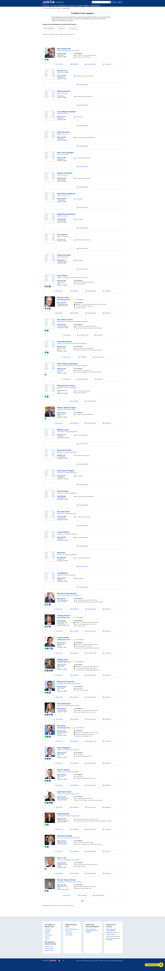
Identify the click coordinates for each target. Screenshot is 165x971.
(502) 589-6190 (61, 863)
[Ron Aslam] (50, 730)
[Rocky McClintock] (50, 454)
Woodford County (49, 948)
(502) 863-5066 (61, 558)
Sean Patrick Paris (64, 792)
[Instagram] (55, 960)
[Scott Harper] (50, 279)
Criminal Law (68, 931)
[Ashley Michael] (50, 818)
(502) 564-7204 (61, 158)
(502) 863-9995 (61, 517)
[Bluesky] (59, 960)
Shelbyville (47, 931)
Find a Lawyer (46, 5)
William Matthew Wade (66, 408)
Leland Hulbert (63, 637)
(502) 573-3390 (61, 178)
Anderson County (49, 950)
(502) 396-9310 (61, 643)
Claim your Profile (110, 934)
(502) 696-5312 (61, 260)
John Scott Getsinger (65, 152)
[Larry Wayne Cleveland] (50, 116)
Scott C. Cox (61, 858)
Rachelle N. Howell (64, 836)
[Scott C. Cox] (50, 862)
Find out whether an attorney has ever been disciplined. (92, 930)
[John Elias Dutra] (50, 515)
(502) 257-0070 (61, 797)
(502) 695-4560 (61, 219)
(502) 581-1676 (61, 731)
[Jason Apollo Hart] (50, 53)
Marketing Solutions (95, 5)
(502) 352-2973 (61, 137)
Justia (44, 8)
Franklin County (49, 946)
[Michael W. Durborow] (50, 686)
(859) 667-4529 (61, 346)
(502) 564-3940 (61, 198)
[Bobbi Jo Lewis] (50, 434)
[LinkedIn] (50, 960)
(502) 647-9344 (61, 413)
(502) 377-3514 (61, 841)
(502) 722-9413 (61, 303)
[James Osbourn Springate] (50, 367)
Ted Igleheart (62, 573)
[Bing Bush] (50, 556)
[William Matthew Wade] (50, 412)
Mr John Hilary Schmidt (66, 880)
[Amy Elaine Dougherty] (50, 197)
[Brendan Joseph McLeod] (50, 597)
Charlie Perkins (63, 532)
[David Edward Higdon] (50, 475)
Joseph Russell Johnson (66, 214)
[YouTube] (52, 960)
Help (96, 960)
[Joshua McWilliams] (50, 345)
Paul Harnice (62, 234)
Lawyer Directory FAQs (112, 932)
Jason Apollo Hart (64, 49)
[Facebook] (53, 960)
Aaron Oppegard (63, 748)
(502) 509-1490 (61, 885)
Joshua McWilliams (64, 341)
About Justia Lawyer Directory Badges (111, 929)
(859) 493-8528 (61, 687)
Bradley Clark (62, 659)
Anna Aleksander (64, 704)
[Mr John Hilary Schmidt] (50, 884)
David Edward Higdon (65, 471)
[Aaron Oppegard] (50, 752)
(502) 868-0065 (61, 496)
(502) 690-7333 (61, 819)
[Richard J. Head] (50, 301)
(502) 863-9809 (61, 537)
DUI (55, 8)
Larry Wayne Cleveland (66, 112)
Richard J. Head (63, 297)
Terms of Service (102, 960)
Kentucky (59, 8)
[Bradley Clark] (50, 663)
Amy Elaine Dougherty (66, 193)
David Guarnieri (63, 132)
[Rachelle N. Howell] (50, 840)
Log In (114, 2)
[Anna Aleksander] (50, 708)
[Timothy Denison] (50, 619)
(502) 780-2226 (61, 280)
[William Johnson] (50, 95)
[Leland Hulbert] (50, 641)
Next (82, 901)
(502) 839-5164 (61, 435)
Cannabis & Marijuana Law (71, 929)
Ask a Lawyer (54, 5)
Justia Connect (79, 960)
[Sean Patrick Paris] (50, 796)
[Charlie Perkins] (50, 536)
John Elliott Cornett (65, 319)
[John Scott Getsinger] (50, 156)
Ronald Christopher (65, 173)
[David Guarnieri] (50, 136)
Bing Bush (61, 552)
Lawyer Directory (49, 8)
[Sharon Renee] (50, 495)
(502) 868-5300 (61, 325)
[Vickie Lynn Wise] (50, 259)
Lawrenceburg (48, 935)
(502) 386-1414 (61, 599)
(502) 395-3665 (61, 54)
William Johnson (63, 91)
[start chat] (161, 965)
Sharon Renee (62, 491)
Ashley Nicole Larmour (66, 385)
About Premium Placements (113, 936)
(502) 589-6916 (61, 621)
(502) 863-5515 (61, 476)
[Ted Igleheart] (50, 577)
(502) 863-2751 (61, 455)
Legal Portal (86, 960)
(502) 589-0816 (61, 709)
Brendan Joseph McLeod (66, 593)
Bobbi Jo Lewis (63, 430)
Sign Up (119, 2)
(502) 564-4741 (61, 117)
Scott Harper (62, 275)
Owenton (47, 937)
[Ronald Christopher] (50, 177)
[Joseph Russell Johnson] (50, 218)
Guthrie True (62, 70)
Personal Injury (69, 933)
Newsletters (86, 5)
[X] (61, 960)
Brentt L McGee (63, 770)
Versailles (47, 933)
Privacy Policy (110, 960)
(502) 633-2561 (61, 578)
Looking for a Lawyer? (152, 964)
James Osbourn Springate (67, 363)
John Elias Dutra (63, 511)
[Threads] (57, 960)
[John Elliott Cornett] (50, 323)
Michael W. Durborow (65, 682)
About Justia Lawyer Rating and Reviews (113, 939)
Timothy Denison (64, 615)
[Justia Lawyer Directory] (49, 2)
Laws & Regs (79, 5)
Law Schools (71, 5)
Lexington (47, 938)
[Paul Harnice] (50, 238)
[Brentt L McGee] (50, 774)
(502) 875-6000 (61, 76)
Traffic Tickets (68, 935)
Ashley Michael (63, 814)
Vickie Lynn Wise (64, 255)
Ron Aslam (61, 726)
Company (92, 960)
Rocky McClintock (64, 450)
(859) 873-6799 (61, 369)
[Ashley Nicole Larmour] (50, 389)
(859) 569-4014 (61, 665)
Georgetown (48, 929)
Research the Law (62, 5)
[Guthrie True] (50, 74)
